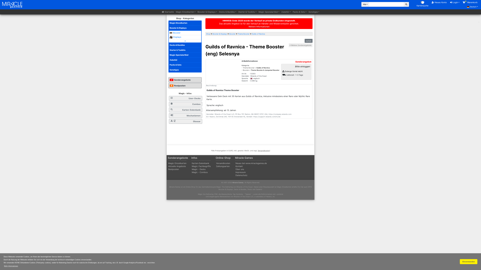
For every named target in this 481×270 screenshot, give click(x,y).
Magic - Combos (200, 172)
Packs (299, 12)
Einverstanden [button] (468, 262)
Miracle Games (238, 183)
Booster (206, 12)
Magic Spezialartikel (179, 55)
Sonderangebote (182, 80)
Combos (196, 104)
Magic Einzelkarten (178, 23)
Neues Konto (440, 2)
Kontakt (239, 166)
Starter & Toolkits (177, 50)
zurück (308, 41)
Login (455, 2)
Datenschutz (241, 175)
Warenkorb (471, 2)
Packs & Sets (175, 65)
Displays (177, 37)
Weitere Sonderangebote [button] (301, 45)
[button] (11, 266)
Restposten (180, 85)
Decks (227, 12)
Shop (208, 34)
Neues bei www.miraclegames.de (251, 163)
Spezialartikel (268, 12)
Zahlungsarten (223, 166)
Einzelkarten (185, 12)
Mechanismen (194, 115)
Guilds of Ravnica (258, 34)
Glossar (186, 121)
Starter (246, 12)
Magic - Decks (199, 169)
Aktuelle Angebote (177, 166)
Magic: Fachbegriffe (201, 166)
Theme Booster (243, 34)
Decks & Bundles (177, 45)
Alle (364, 4)
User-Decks (195, 98)
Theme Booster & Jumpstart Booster (265, 70)
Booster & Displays (178, 28)
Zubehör (285, 12)
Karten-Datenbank (191, 110)
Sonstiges (313, 12)
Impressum (240, 172)
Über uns (239, 169)
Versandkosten (223, 163)
